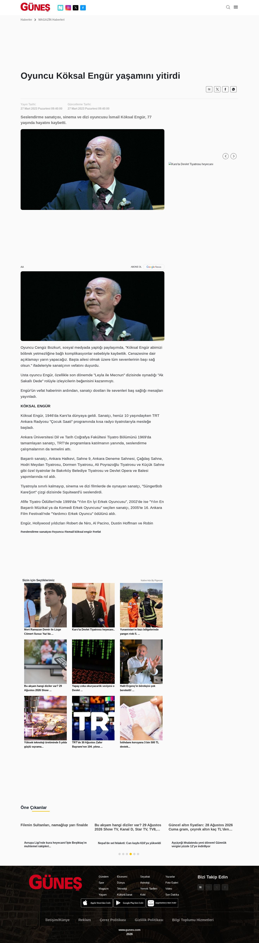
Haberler (26, 19)
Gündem (104, 876)
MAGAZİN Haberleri (51, 19)
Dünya (121, 882)
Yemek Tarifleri (148, 888)
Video (168, 888)
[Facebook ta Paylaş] (225, 89)
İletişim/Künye (57, 920)
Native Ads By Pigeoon (152, 580)
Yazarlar (170, 876)
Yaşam (103, 894)
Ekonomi (122, 876)
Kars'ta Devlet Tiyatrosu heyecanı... (93, 629)
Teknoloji (122, 888)
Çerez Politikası (113, 920)
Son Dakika (172, 894)
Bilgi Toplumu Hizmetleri (193, 920)
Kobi (142, 894)
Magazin (104, 888)
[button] (226, 156)
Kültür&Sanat (124, 894)
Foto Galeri (171, 882)
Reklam (84, 920)
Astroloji (144, 882)
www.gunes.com (129, 929)
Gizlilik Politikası (149, 920)
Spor (101, 882)
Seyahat (145, 876)
